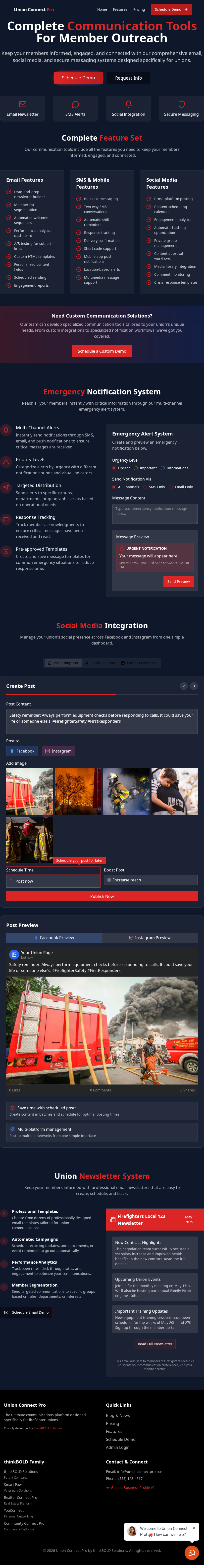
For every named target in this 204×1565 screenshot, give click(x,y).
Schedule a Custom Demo (102, 351)
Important (148, 468)
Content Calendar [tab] (141, 662)
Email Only (184, 487)
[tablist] (102, 663)
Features (120, 9)
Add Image (16, 763)
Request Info (128, 78)
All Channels (128, 487)
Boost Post (114, 870)
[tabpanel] (102, 912)
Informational (178, 468)
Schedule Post (102, 896)
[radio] (114, 468)
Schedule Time (20, 870)
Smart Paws (13, 1484)
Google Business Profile (130, 1487)
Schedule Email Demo (30, 1312)
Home (102, 9)
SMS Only (157, 487)
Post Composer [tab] (66, 662)
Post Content (18, 704)
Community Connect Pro (24, 1523)
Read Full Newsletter (155, 1344)
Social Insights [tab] (103, 662)
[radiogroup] (155, 468)
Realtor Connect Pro (20, 1497)
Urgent (124, 468)
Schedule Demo (168, 9)
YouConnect (14, 1510)
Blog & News (118, 1415)
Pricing (139, 9)
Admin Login (118, 1447)
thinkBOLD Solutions (48, 1428)
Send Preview (178, 581)
